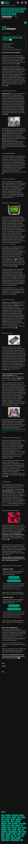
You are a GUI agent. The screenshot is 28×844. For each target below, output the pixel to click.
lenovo (17, 825)
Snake (20, 831)
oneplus (14, 827)
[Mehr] (25, 33)
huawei (12, 825)
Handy (16, 288)
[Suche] (17, 2)
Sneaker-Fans (13, 369)
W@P (3, 833)
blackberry (15, 823)
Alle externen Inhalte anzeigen (14, 580)
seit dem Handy (7, 45)
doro (24, 823)
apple (12, 821)
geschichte (18, 819)
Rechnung (8, 833)
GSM (3, 838)
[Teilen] (25, 22)
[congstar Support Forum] (5, 2)
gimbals (18, 838)
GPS (19, 817)
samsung (4, 829)
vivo (19, 829)
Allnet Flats (5, 244)
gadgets (7, 819)
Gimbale (18, 453)
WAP (25, 831)
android (3, 821)
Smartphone (15, 815)
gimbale (13, 838)
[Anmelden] (21, 2)
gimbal (7, 838)
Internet (21, 815)
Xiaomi (8, 817)
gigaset (3, 825)
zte (22, 829)
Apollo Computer (20, 637)
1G (11, 836)
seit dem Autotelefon (8, 44)
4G (22, 836)
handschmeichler (5, 840)
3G (18, 836)
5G (2, 819)
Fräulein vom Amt (12, 831)
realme (24, 827)
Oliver (15, 16)
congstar (17, 821)
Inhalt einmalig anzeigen (14, 577)
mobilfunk (4, 823)
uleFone (14, 829)
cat (20, 823)
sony (9, 829)
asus (9, 823)
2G (15, 836)
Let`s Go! (21, 505)
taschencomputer (15, 840)
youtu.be (22, 569)
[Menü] (25, 2)
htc (8, 825)
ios (8, 821)
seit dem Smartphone (8, 47)
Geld (14, 833)
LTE (3, 815)
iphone (7, 836)
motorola (4, 827)
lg (21, 825)
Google (3, 817)
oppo (19, 827)
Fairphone (8, 815)
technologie (4, 831)
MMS (3, 836)
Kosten (18, 833)
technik (13, 817)
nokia (9, 827)
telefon (12, 819)
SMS (23, 833)
